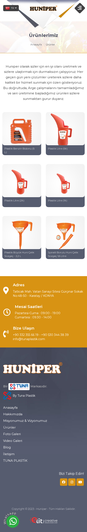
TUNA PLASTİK (15, 461)
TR (12, 8)
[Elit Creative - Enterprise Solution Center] (43, 522)
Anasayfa (36, 44)
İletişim (9, 454)
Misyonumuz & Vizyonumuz (25, 421)
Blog (7, 447)
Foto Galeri (12, 434)
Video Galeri (12, 441)
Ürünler (9, 427)
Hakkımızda (12, 414)
